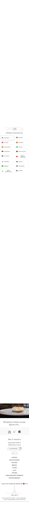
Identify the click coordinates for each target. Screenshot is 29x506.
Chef (14, 470)
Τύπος (14, 467)
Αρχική (14, 457)
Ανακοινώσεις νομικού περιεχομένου (14, 477)
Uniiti (16, 495)
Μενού (14, 465)
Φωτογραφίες (14, 460)
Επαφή (14, 473)
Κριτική (14, 462)
